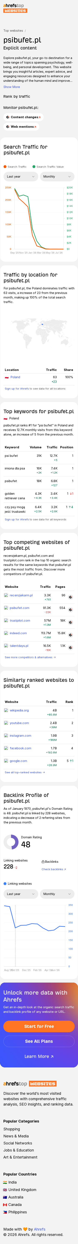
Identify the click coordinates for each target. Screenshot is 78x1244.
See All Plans (39, 1041)
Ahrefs (39, 1229)
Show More (11, 87)
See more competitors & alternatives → (30, 657)
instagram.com (20, 735)
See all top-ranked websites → (25, 772)
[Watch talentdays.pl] (70, 647)
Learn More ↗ (39, 1056)
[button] (15, 935)
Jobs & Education (18, 1150)
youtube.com (19, 723)
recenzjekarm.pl (21, 595)
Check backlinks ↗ (54, 869)
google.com (18, 761)
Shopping (11, 1129)
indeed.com (18, 633)
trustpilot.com (20, 620)
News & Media (16, 1136)
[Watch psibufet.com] (70, 609)
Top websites (13, 30)
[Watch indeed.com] (70, 635)
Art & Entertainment (20, 1157)
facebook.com (20, 748)
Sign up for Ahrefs (17, 388)
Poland (15, 377)
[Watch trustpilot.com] (70, 622)
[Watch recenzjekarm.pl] (70, 597)
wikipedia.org (19, 710)
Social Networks (17, 1143)
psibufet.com (19, 608)
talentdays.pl (19, 646)
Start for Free (39, 1026)
